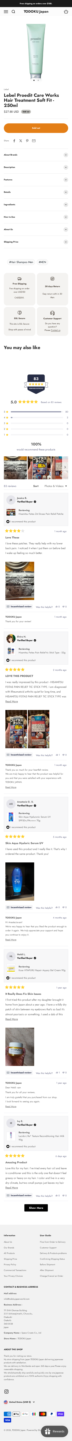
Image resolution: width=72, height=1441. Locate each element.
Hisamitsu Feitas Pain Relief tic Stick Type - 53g (42, 652)
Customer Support (48, 1247)
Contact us (55, 330)
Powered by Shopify (36, 1430)
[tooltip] (19, 606)
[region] (36, 467)
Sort (36, 486)
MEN (42, 262)
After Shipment (47, 1270)
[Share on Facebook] (14, 141)
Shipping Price (10, 1258)
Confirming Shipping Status (52, 1258)
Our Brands (9, 1247)
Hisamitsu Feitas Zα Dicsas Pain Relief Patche (41, 514)
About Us (8, 1241)
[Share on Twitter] (20, 141)
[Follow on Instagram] (6, 1391)
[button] (15, 467)
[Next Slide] (65, 467)
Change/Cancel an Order (51, 1275)
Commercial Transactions (15, 1270)
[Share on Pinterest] (27, 141)
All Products (9, 1253)
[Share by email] (34, 141)
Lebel (6, 89)
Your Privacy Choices (13, 1275)
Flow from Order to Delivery (52, 1241)
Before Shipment (47, 1264)
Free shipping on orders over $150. (36, 3)
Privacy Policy (10, 1264)
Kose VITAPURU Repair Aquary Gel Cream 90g (42, 970)
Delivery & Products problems (53, 1253)
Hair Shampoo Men (21, 262)
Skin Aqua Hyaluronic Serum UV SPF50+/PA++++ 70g (35, 818)
